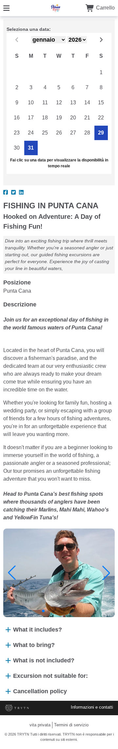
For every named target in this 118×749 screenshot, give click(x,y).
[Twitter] (13, 193)
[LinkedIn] (21, 193)
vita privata (40, 724)
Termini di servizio (71, 724)
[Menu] (6, 7)
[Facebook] (5, 193)
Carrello (105, 7)
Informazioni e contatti (92, 707)
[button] (12, 573)
